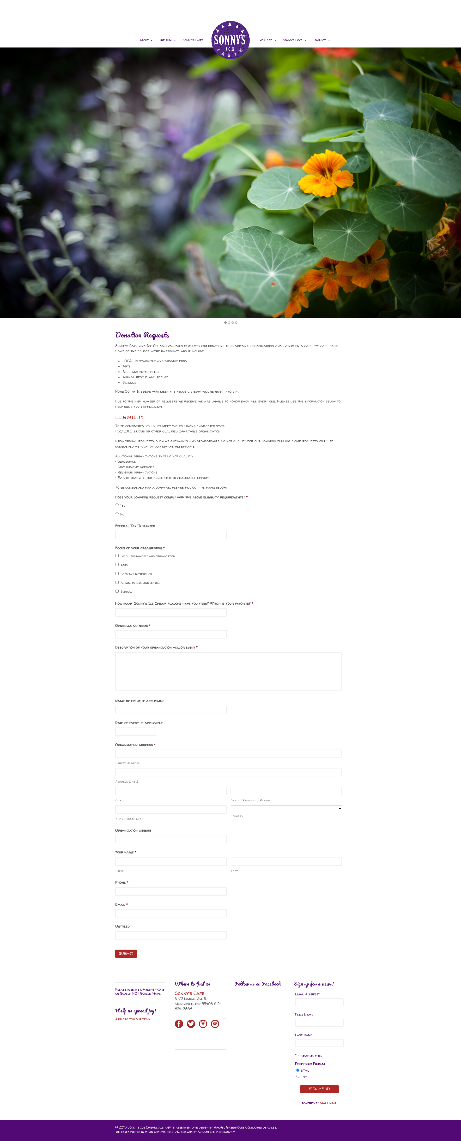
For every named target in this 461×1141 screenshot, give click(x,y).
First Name (304, 1014)
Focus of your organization (139, 548)
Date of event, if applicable (139, 723)
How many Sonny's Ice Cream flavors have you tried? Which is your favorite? (184, 603)
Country (237, 816)
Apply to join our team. (133, 1019)
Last (234, 871)
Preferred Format (310, 1063)
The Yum (165, 40)
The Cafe (265, 40)
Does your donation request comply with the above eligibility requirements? (181, 497)
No (122, 514)
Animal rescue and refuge (140, 582)
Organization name (133, 625)
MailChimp (328, 1103)
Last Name (303, 1035)
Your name (125, 852)
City (118, 800)
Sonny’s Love (292, 40)
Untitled (122, 926)
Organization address (135, 744)
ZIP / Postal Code (129, 819)
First (119, 871)
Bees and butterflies (136, 574)
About (144, 40)
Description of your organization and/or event (156, 647)
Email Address (307, 994)
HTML (305, 1071)
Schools (127, 591)
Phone (121, 882)
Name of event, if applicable (139, 700)
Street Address (127, 763)
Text (304, 1077)
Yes (122, 505)
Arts (124, 565)
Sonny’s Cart (192, 40)
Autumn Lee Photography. (216, 1131)
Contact (319, 40)
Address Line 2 (126, 782)
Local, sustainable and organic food (148, 556)
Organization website (133, 830)
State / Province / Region (250, 800)
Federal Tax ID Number (135, 526)
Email (121, 904)
